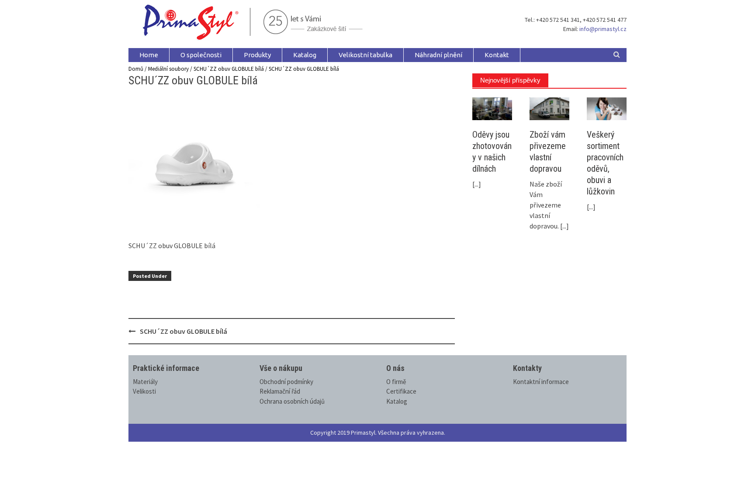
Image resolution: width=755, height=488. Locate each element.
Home (148, 55)
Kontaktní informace (541, 381)
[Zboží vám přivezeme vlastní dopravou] (549, 108)
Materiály (145, 381)
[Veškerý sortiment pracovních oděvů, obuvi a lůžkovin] (607, 108)
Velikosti (144, 391)
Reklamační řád (280, 391)
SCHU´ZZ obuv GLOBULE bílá (229, 69)
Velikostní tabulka (365, 55)
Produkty (257, 55)
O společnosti (201, 55)
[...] (476, 184)
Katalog (304, 55)
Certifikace (401, 391)
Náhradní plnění (438, 55)
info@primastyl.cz (603, 29)
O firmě (396, 381)
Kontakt (497, 55)
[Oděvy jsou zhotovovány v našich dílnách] (492, 108)
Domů (135, 69)
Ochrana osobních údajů (292, 401)
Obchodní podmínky (286, 381)
